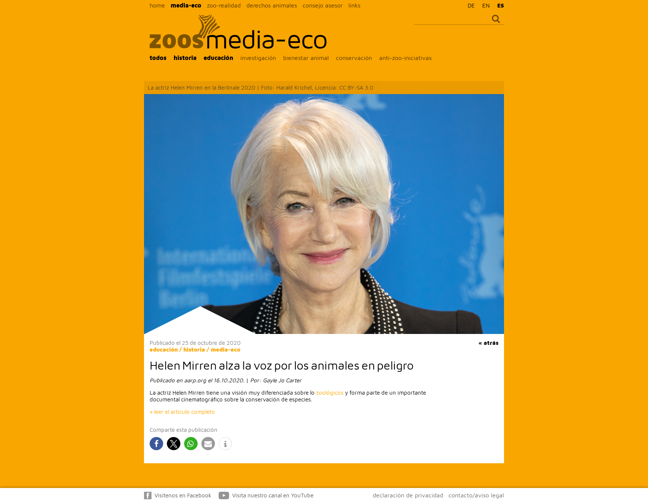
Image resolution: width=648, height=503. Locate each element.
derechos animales (271, 5)
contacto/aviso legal (476, 495)
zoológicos (330, 392)
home (157, 5)
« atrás (488, 343)
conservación (354, 57)
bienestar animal (306, 57)
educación (218, 57)
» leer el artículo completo (182, 412)
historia (185, 57)
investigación (258, 57)
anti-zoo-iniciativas (405, 57)
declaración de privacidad (408, 495)
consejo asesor (323, 5)
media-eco (186, 5)
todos (158, 57)
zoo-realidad (224, 5)
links (354, 5)
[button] (156, 443)
